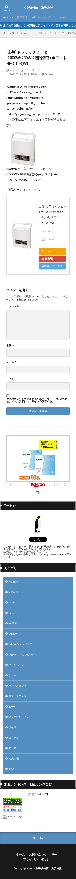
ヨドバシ (14, 737)
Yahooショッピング (52, 266)
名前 (10, 345)
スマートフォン (17, 696)
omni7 (63, 17)
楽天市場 (22, 17)
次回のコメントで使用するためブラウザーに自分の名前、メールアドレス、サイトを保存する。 (36, 400)
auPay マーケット (18, 592)
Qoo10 (13, 633)
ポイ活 (12, 727)
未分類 (12, 748)
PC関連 (13, 623)
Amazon (8, 17)
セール (12, 706)
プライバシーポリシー (38, 859)
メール (11, 362)
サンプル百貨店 (17, 685)
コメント (12, 306)
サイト (10, 379)
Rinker (51, 231)
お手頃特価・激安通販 (48, 868)
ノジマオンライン (19, 716)
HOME (11, 33)
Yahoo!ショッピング (43, 17)
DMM (12, 602)
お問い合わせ (38, 854)
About (55, 854)
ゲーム (12, 675)
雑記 (11, 769)
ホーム (20, 854)
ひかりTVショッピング (22, 654)
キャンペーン (16, 664)
